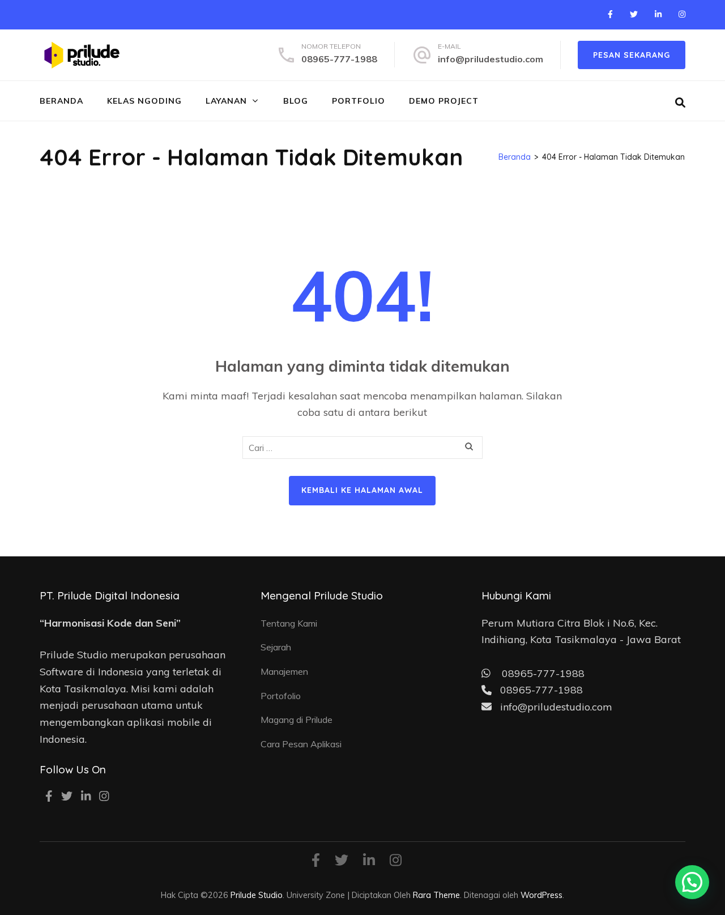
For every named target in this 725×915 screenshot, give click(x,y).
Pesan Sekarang (631, 55)
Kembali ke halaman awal (362, 490)
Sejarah (276, 647)
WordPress (541, 895)
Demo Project (444, 101)
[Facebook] (610, 14)
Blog (295, 101)
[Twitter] (634, 14)
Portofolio (281, 695)
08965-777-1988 (339, 59)
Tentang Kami (289, 623)
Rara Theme (436, 895)
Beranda (61, 101)
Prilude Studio (257, 895)
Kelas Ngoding (144, 101)
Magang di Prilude (296, 719)
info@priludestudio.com (490, 59)
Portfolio (358, 101)
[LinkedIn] (658, 14)
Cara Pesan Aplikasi (301, 744)
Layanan (226, 101)
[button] (692, 882)
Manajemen (284, 671)
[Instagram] (682, 14)
